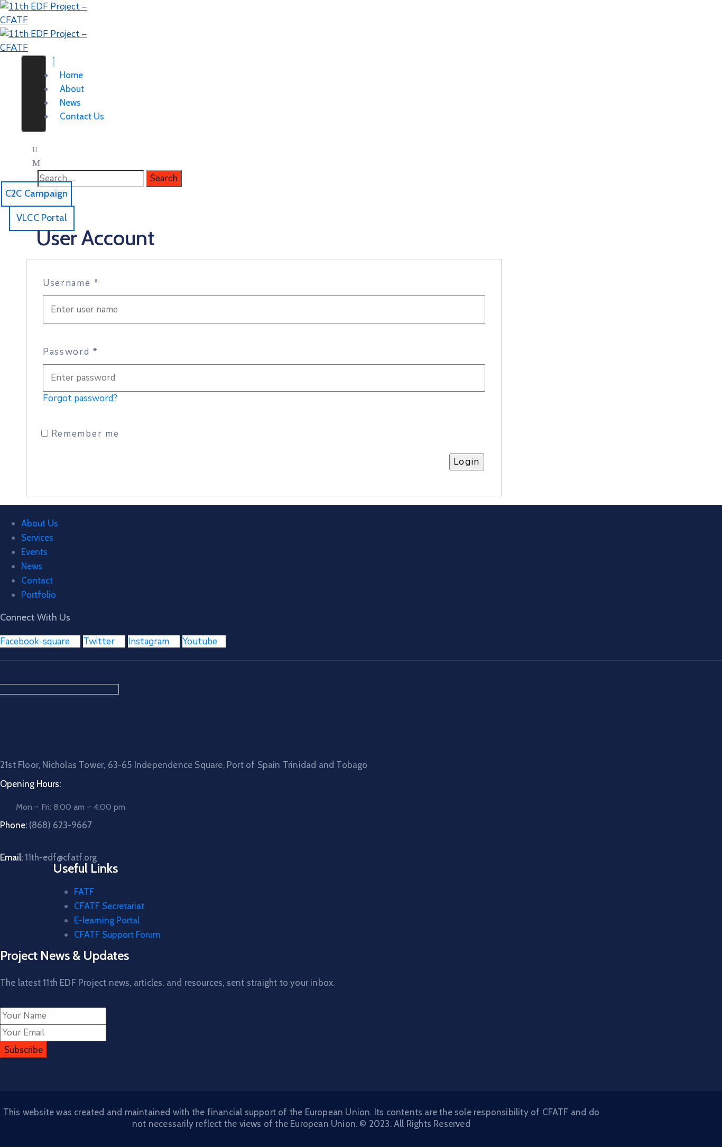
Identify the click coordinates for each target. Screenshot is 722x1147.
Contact (37, 580)
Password (70, 352)
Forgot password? (80, 398)
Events (34, 552)
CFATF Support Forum (117, 934)
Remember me (83, 434)
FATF (84, 891)
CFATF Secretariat (109, 906)
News (31, 566)
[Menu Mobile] (33, 93)
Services (37, 537)
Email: (48, 857)
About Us (39, 523)
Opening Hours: (30, 784)
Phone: (46, 825)
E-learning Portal (107, 920)
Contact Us (82, 116)
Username (71, 283)
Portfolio (38, 594)
